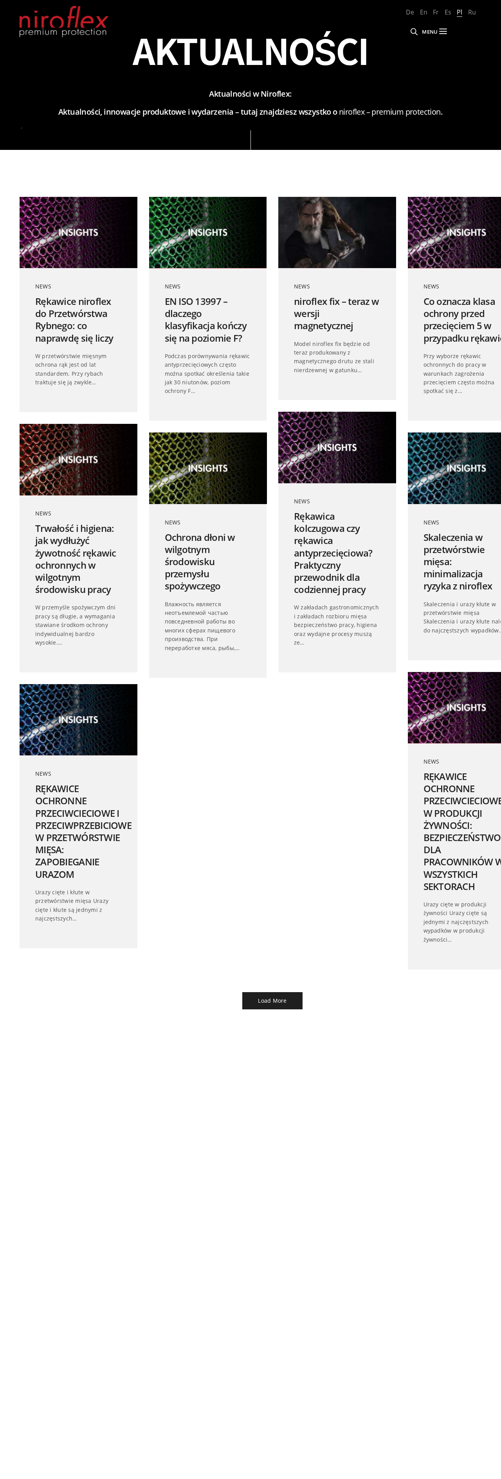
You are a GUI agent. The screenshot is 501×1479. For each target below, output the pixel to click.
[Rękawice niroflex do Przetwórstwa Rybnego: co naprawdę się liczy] (78, 232)
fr (436, 12)
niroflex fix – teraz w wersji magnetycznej (336, 313)
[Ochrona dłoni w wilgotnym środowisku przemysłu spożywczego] (208, 468)
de (410, 12)
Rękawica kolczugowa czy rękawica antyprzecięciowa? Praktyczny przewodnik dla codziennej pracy (333, 552)
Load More (272, 1000)
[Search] (414, 31)
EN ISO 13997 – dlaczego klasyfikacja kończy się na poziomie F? (206, 319)
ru (472, 12)
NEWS (43, 286)
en (423, 12)
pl (459, 12)
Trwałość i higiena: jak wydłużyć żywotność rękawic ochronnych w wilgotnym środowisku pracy (75, 558)
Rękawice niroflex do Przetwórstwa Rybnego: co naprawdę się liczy (74, 319)
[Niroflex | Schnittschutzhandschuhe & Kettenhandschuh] (64, 21)
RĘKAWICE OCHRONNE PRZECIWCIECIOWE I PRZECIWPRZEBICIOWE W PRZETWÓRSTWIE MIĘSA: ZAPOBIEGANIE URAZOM (78, 831)
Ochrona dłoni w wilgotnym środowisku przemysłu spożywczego (200, 561)
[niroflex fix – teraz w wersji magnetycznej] (337, 232)
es (448, 12)
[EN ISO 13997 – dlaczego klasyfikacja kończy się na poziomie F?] (208, 232)
